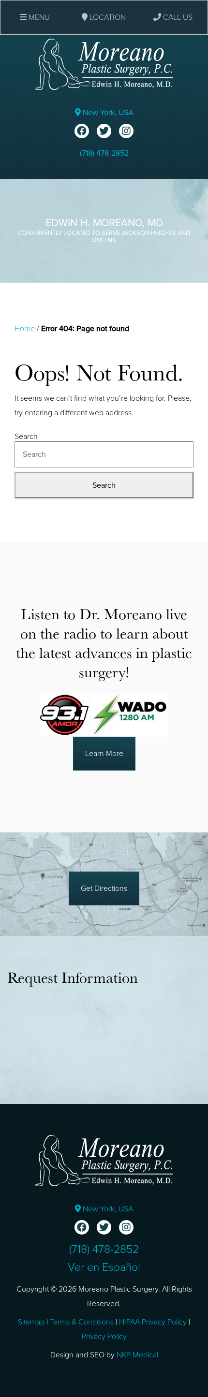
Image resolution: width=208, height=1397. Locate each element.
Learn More (104, 753)
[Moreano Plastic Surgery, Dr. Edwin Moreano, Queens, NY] (104, 64)
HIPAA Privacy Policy (153, 1322)
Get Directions (104, 888)
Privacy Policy (104, 1336)
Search (26, 436)
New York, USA (107, 112)
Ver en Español (104, 1267)
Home (25, 329)
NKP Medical (137, 1355)
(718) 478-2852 (104, 153)
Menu (38, 17)
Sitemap (31, 1322)
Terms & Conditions (82, 1322)
